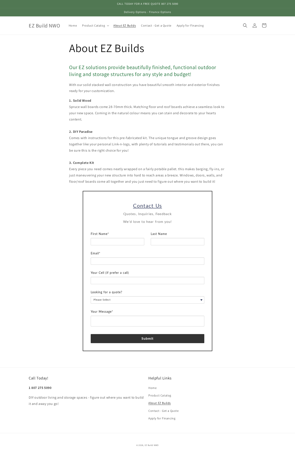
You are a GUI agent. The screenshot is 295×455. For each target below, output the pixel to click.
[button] (95, 25)
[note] (147, 221)
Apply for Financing (161, 418)
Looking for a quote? (106, 292)
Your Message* (102, 311)
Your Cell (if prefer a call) (110, 272)
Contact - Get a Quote (163, 411)
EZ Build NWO (152, 445)
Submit (147, 338)
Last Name (159, 234)
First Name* (100, 234)
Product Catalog (159, 395)
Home (152, 388)
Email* (95, 253)
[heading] (147, 206)
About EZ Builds (159, 403)
